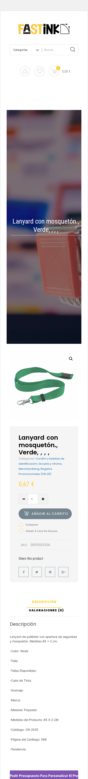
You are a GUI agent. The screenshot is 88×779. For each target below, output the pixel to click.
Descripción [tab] (44, 602)
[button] (71, 359)
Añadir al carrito (49, 513)
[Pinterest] (50, 572)
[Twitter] (37, 572)
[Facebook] (24, 572)
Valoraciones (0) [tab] (46, 610)
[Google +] (63, 572)
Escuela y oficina (50, 464)
